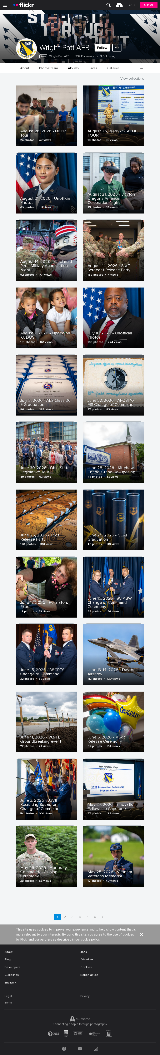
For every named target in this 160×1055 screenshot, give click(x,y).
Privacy (85, 996)
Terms (8, 1002)
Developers (12, 967)
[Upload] (119, 5)
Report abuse (89, 975)
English (9, 982)
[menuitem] (108, 5)
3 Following (107, 56)
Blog (8, 959)
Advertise (86, 959)
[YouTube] (80, 1048)
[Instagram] (95, 1048)
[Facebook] (64, 1048)
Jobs (83, 952)
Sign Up (148, 4)
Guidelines (12, 975)
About (8, 952)
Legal (8, 996)
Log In (131, 5)
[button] (141, 934)
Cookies (86, 967)
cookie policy (90, 939)
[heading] (23, 5)
